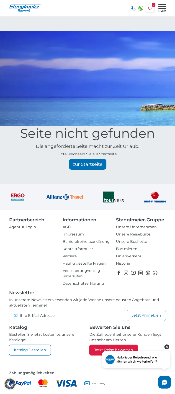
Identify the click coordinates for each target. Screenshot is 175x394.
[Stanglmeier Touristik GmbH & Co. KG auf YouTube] (133, 273)
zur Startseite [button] (88, 164)
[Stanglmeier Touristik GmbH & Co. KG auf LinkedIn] (140, 273)
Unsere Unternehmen (136, 227)
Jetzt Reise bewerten (113, 350)
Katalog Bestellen (30, 350)
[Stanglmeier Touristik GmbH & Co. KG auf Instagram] (126, 273)
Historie (123, 263)
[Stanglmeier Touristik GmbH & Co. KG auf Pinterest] (148, 273)
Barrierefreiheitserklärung (86, 241)
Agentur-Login (22, 227)
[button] (10, 384)
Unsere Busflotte (131, 241)
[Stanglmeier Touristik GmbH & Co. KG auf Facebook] (118, 273)
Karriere (70, 256)
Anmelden (146, 315)
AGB (67, 227)
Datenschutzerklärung (83, 283)
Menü (162, 10)
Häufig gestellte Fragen (84, 263)
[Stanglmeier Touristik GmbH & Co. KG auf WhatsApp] (155, 273)
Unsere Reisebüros (133, 234)
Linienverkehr (128, 256)
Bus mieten (126, 249)
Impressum (73, 234)
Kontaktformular (78, 249)
